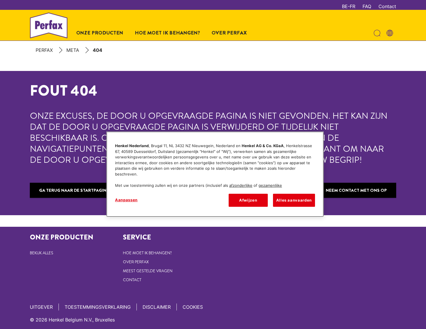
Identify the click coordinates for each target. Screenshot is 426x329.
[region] (215, 174)
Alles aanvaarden (294, 200)
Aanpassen (126, 200)
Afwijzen (248, 200)
